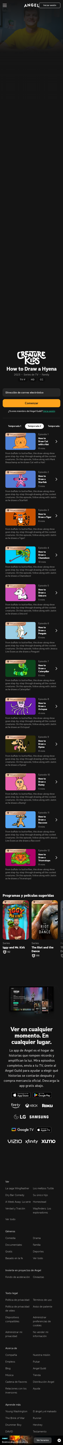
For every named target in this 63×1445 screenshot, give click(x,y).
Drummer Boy (13, 1424)
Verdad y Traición (15, 1208)
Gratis (8, 1251)
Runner (37, 1418)
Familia (36, 1244)
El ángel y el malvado (44, 1411)
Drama (37, 1238)
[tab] (14, 426)
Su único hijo (40, 1195)
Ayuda (36, 1388)
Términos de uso (42, 1299)
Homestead (39, 1201)
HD (33, 379)
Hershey (37, 1424)
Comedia (10, 1238)
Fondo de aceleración (17, 1277)
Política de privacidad (17, 1299)
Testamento (40, 1431)
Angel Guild (39, 1368)
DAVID (9, 1431)
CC (41, 379)
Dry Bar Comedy (14, 1195)
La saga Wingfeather (17, 1188)
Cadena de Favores (16, 1381)
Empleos (10, 1361)
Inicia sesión (49, 411)
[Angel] (31, 5)
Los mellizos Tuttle (43, 1188)
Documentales (13, 1244)
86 (37, 955)
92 (8, 952)
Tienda (37, 1375)
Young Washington (16, 1411)
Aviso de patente (42, 1306)
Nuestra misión (41, 1355)
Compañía (11, 1355)
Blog (8, 1368)
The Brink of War (15, 1418)
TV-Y (23, 379)
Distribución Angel (43, 1381)
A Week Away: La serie (18, 1201)
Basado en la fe (14, 1258)
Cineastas (38, 1277)
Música (9, 1375)
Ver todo (10, 1219)
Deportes (38, 1251)
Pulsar (36, 1361)
